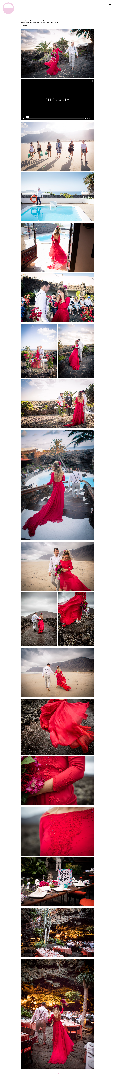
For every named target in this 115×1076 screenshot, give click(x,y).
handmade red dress (30, 23)
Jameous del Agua (54, 20)
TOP (57, 1072)
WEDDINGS (24, 16)
